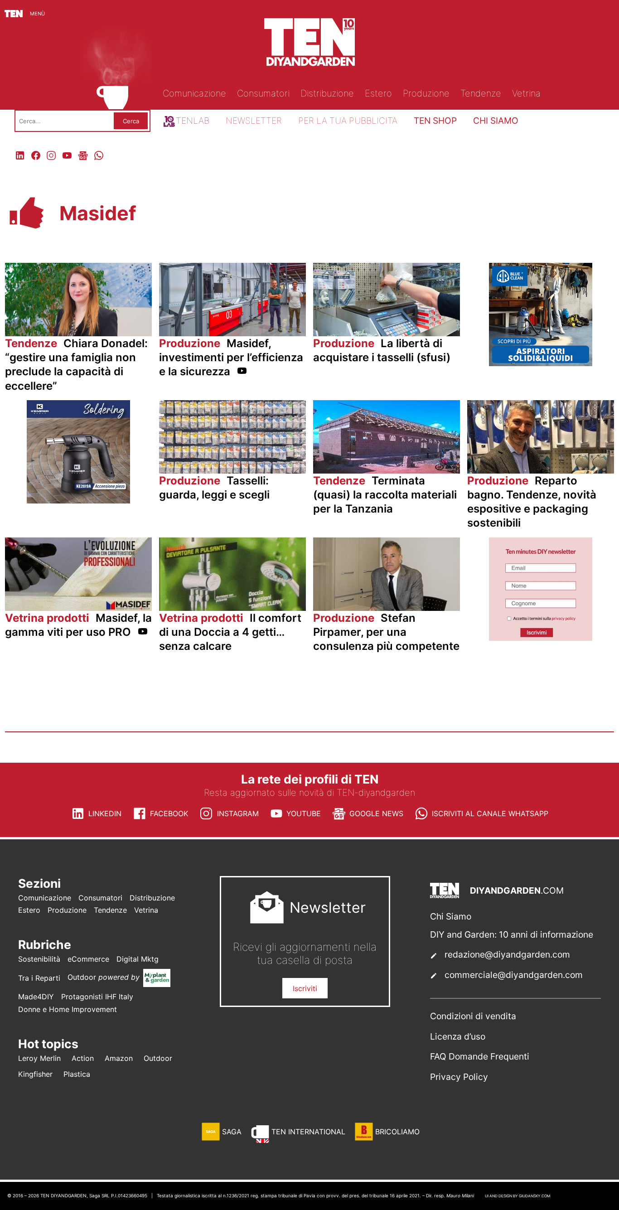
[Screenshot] (540, 638)
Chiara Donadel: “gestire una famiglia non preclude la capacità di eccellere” (76, 364)
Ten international (308, 1131)
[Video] (242, 372)
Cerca (131, 121)
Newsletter (254, 120)
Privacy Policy (459, 1076)
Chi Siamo (450, 916)
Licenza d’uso (457, 1036)
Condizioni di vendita (473, 1016)
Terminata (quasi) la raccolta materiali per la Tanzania (385, 494)
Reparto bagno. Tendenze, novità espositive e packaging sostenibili (531, 502)
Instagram (238, 813)
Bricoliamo (397, 1131)
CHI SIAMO (495, 120)
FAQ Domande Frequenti (479, 1056)
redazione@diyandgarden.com (507, 954)
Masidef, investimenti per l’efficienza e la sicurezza (231, 357)
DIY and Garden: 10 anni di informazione (511, 934)
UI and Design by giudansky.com (517, 1196)
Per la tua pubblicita (347, 120)
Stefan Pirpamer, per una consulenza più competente (386, 632)
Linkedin (104, 813)
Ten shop (435, 120)
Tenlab (192, 120)
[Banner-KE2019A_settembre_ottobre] (78, 500)
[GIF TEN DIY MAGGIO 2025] (540, 363)
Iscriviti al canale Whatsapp (490, 813)
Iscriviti (305, 988)
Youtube (303, 813)
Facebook (169, 813)
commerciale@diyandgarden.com (514, 974)
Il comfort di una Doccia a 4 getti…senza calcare (230, 632)
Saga (232, 1131)
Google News (376, 813)
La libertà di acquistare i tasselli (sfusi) (381, 350)
